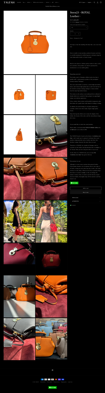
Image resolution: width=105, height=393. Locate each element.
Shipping (77, 22)
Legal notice (70, 382)
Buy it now (85, 192)
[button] (24, 2)
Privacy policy (49, 382)
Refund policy (43, 382)
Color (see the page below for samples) (77, 24)
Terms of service (57, 382)
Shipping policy (64, 382)
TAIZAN (37, 382)
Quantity (72, 31)
